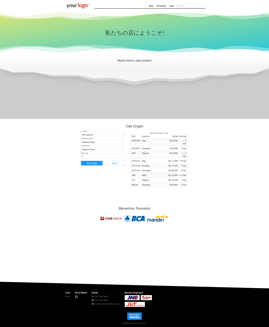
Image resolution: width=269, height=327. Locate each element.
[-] (76, 297)
